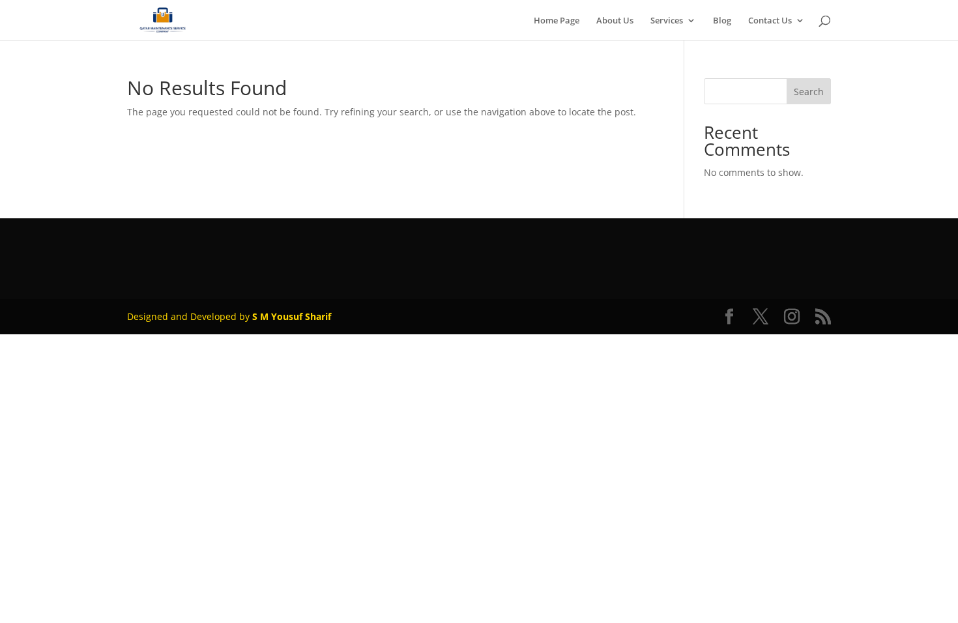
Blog (722, 21)
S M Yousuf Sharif (291, 316)
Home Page (556, 21)
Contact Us (770, 21)
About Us (614, 21)
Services (666, 21)
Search (809, 91)
